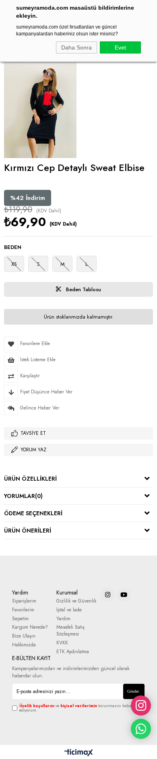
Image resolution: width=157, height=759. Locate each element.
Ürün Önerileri (27, 531)
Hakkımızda (24, 645)
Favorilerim (23, 610)
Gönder (133, 691)
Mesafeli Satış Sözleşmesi (70, 631)
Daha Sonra (76, 47)
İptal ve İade (69, 610)
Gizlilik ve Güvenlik (76, 601)
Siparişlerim (24, 601)
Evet (120, 47)
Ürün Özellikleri (30, 479)
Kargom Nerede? (30, 627)
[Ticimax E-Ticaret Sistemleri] (78, 753)
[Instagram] (108, 595)
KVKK (62, 643)
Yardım (63, 618)
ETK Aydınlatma (72, 651)
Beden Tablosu (82, 289)
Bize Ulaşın (23, 636)
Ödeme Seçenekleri (33, 513)
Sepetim (20, 618)
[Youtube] (124, 595)
